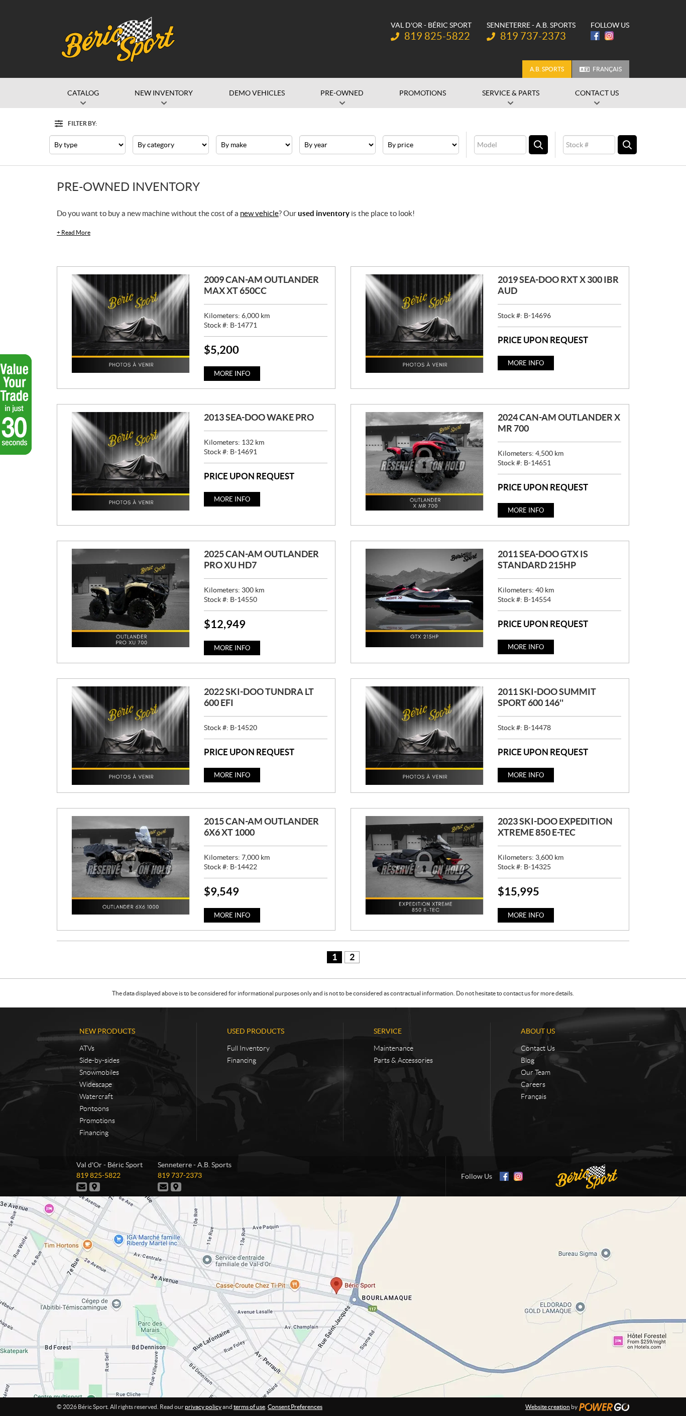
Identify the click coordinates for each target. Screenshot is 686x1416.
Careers (533, 1084)
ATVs (86, 1048)
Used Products (255, 1031)
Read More (73, 232)
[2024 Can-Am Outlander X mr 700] (424, 461)
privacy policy (203, 1406)
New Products (107, 1031)
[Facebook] (595, 35)
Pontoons (94, 1108)
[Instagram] (609, 35)
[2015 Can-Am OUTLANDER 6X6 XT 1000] (130, 865)
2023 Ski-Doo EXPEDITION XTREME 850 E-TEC (555, 827)
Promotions (97, 1121)
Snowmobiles (99, 1072)
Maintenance (393, 1048)
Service (388, 1031)
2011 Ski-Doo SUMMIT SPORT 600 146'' (547, 697)
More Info (232, 373)
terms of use (249, 1406)
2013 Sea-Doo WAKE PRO (259, 417)
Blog (527, 1060)
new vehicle (259, 213)
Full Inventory (248, 1048)
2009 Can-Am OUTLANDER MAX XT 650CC (261, 285)
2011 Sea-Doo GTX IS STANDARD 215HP (543, 559)
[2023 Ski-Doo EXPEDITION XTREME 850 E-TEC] (424, 865)
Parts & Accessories (403, 1060)
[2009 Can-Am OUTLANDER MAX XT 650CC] (130, 323)
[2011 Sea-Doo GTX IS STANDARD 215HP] (424, 598)
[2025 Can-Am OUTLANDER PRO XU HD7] (130, 598)
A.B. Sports (547, 69)
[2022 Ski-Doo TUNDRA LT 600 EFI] (130, 735)
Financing (93, 1133)
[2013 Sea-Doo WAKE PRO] (130, 461)
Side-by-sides (99, 1060)
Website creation (547, 1406)
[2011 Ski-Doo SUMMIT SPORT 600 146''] (424, 735)
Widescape (95, 1084)
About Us (538, 1031)
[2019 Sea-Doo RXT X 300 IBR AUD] (424, 323)
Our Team (535, 1072)
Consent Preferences (295, 1406)
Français (607, 69)
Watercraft (96, 1096)
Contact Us (538, 1048)
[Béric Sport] (119, 39)
